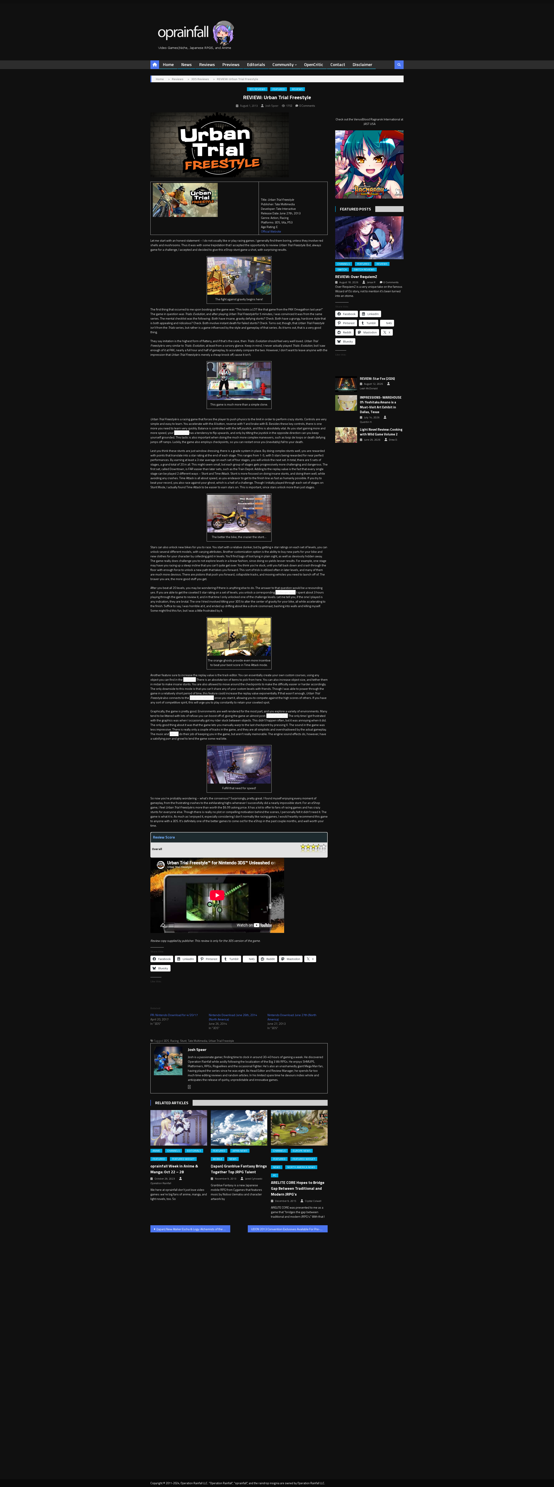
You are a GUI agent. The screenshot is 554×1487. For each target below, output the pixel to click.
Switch (342, 270)
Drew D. (393, 440)
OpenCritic (313, 64)
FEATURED (278, 89)
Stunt (183, 1041)
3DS (166, 1041)
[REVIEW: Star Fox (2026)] (346, 384)
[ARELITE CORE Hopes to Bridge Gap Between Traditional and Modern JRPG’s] (299, 1128)
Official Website (271, 231)
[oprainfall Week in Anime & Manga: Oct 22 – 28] (178, 1128)
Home (168, 64)
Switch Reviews (364, 270)
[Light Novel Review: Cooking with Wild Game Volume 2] (346, 435)
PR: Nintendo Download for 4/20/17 (174, 1015)
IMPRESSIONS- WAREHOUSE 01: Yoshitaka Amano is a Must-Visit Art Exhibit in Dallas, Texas (380, 405)
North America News (301, 1167)
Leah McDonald (369, 388)
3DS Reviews (257, 89)
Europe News (302, 1151)
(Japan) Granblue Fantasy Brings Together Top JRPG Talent (239, 1169)
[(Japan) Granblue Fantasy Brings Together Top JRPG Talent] (239, 1128)
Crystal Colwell (313, 1201)
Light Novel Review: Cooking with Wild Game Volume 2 (381, 432)
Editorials (256, 64)
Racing (174, 1041)
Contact (337, 64)
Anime (156, 1151)
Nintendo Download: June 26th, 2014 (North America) (233, 1017)
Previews (231, 64)
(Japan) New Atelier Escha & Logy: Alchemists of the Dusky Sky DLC (193, 1229)
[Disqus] (239, 1291)
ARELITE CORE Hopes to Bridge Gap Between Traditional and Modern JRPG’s (297, 1188)
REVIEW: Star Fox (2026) (377, 378)
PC (274, 1175)
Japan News (239, 1151)
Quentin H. (366, 422)
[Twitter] (189, 1087)
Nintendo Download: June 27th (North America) (291, 1017)
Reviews (207, 64)
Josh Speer (272, 105)
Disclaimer (362, 64)
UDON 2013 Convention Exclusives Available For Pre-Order (289, 1229)
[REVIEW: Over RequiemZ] (369, 237)
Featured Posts (355, 209)
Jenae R (371, 282)
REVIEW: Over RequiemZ (356, 277)
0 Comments (307, 105)
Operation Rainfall (160, 1183)
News (186, 64)
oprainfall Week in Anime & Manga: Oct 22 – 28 (174, 1169)
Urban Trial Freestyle (221, 1041)
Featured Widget (183, 1159)
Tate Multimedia (197, 1041)
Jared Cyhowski (253, 1179)
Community (283, 64)
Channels (173, 1151)
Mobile (217, 1159)
